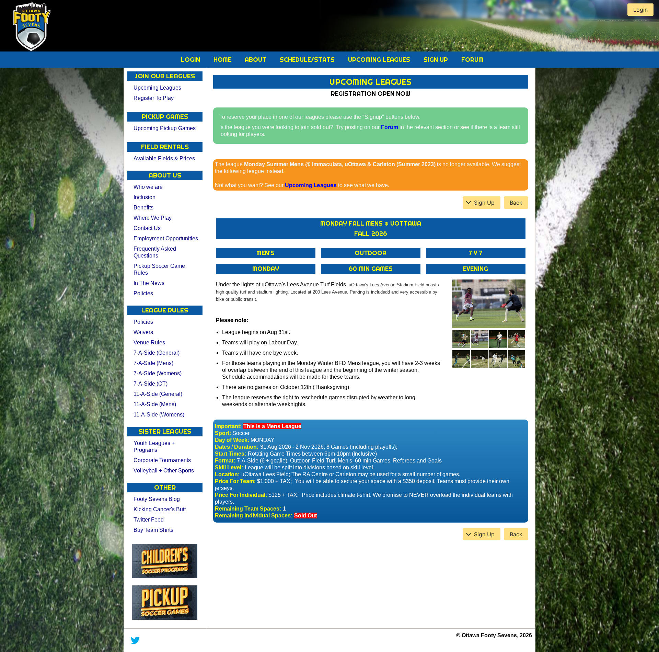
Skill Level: (229, 467)
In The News (149, 283)
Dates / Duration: (236, 447)
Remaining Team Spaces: (248, 509)
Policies (143, 293)
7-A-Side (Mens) (153, 363)
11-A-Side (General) (158, 394)
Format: (225, 461)
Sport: (223, 433)
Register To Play (154, 98)
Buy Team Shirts (153, 530)
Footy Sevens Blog (157, 499)
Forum (472, 60)
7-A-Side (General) (157, 353)
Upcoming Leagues (380, 60)
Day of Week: (232, 440)
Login (191, 60)
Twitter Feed (149, 520)
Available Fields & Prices (164, 158)
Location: (227, 474)
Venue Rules (149, 342)
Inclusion (144, 197)
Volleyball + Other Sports (164, 470)
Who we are (148, 187)
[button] (481, 202)
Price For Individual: (241, 495)
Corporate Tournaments (162, 460)
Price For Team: (235, 481)
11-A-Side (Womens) (159, 414)
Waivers (143, 332)
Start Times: (230, 454)
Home (223, 60)
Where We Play (153, 218)
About (256, 60)
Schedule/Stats (308, 60)
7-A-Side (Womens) (158, 373)
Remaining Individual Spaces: (253, 515)
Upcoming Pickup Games (165, 128)
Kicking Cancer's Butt (160, 509)
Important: (228, 426)
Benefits (143, 207)
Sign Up (437, 60)
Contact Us (147, 228)
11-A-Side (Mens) (155, 404)
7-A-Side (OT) (150, 384)
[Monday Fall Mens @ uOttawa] (488, 303)
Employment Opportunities (166, 238)
